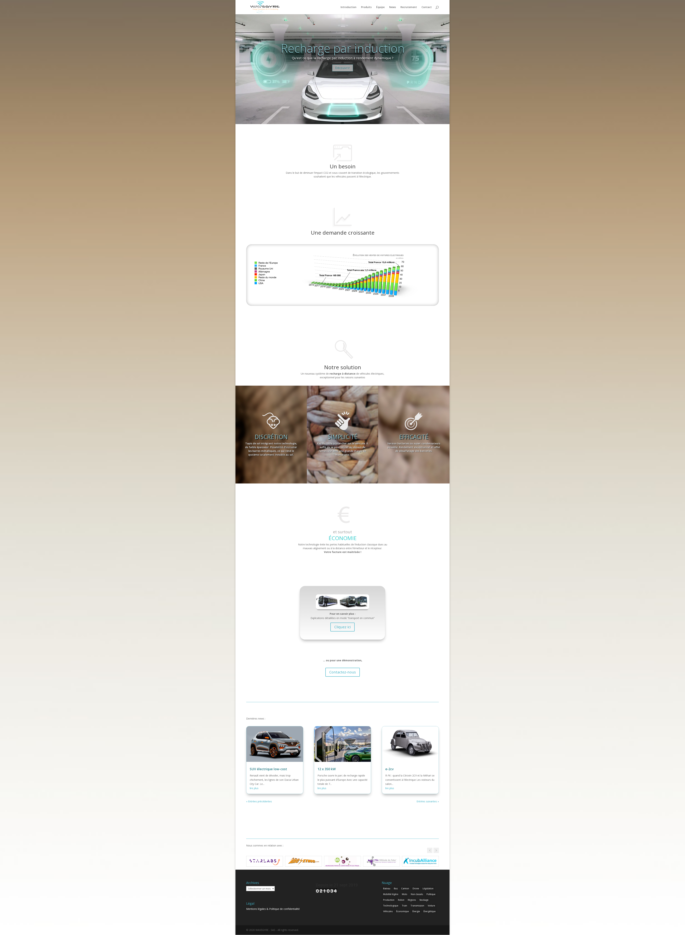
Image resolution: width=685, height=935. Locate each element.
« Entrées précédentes (259, 801)
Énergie (416, 911)
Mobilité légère (390, 894)
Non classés (417, 894)
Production (388, 899)
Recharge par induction (343, 48)
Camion (405, 888)
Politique (431, 894)
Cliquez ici (342, 627)
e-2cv (389, 769)
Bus (396, 888)
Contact (427, 7)
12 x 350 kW (327, 769)
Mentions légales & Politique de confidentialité (273, 909)
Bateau (386, 888)
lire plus (254, 788)
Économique (402, 911)
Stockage (423, 899)
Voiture (431, 905)
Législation (428, 888)
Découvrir (342, 68)
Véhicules (388, 911)
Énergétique (429, 911)
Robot (401, 899)
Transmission (417, 905)
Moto (404, 894)
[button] (436, 850)
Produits (366, 7)
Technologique (390, 905)
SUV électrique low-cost (268, 769)
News (392, 7)
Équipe (380, 7)
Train (404, 905)
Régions (412, 899)
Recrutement (408, 7)
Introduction (348, 7)
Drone (416, 888)
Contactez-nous (342, 672)
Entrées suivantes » (428, 801)
